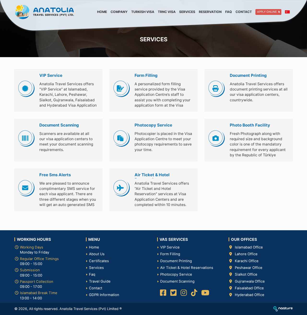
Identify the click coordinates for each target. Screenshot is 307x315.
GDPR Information (104, 295)
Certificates (99, 261)
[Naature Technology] (283, 308)
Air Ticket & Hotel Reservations (186, 268)
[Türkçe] (285, 12)
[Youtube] (204, 294)
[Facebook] (162, 294)
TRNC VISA (167, 12)
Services (96, 268)
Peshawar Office (248, 268)
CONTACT (244, 12)
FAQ (228, 12)
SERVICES (187, 12)
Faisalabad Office (249, 288)
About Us (97, 254)
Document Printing (176, 261)
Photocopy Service (176, 274)
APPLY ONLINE (267, 11)
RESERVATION (210, 12)
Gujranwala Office (250, 281)
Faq (92, 274)
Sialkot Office (246, 274)
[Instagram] (183, 294)
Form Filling (170, 254)
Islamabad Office (249, 247)
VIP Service (170, 247)
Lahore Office (246, 254)
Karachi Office (247, 261)
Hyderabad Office (249, 295)
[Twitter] (173, 294)
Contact (95, 288)
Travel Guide (100, 281)
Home (94, 247)
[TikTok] (193, 294)
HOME (102, 12)
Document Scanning (177, 281)
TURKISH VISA (142, 12)
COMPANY (119, 12)
